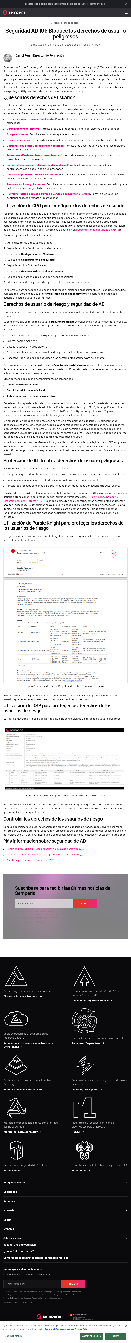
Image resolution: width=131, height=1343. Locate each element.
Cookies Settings (13, 1336)
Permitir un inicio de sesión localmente (30, 119)
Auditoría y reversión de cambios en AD (30, 860)
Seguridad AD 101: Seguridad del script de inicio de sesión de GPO (45, 849)
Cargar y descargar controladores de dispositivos (36, 165)
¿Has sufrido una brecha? (18, 1251)
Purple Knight (95, 497)
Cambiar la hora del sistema (23, 128)
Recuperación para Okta (86, 1043)
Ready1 (76, 1132)
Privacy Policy (81, 914)
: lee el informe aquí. (65, 4)
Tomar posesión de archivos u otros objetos (33, 155)
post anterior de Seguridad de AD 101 (98, 229)
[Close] (125, 1326)
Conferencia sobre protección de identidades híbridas (35, 1257)
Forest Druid (79, 1170)
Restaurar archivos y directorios (26, 184)
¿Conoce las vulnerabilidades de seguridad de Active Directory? (44, 854)
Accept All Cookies (91, 1336)
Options (115, 1336)
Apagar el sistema (17, 134)
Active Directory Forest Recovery (92, 1000)
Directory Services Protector (20, 996)
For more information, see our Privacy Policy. (67, 1329)
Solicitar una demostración (19, 1244)
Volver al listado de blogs (67, 23)
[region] (65, 1332)
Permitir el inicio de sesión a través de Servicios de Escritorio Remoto (48, 194)
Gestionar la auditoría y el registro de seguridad (35, 145)
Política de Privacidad (11, 1298)
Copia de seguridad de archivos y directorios (33, 174)
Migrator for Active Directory (20, 1132)
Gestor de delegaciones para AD (22, 1089)
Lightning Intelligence (85, 1089)
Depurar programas (18, 140)
